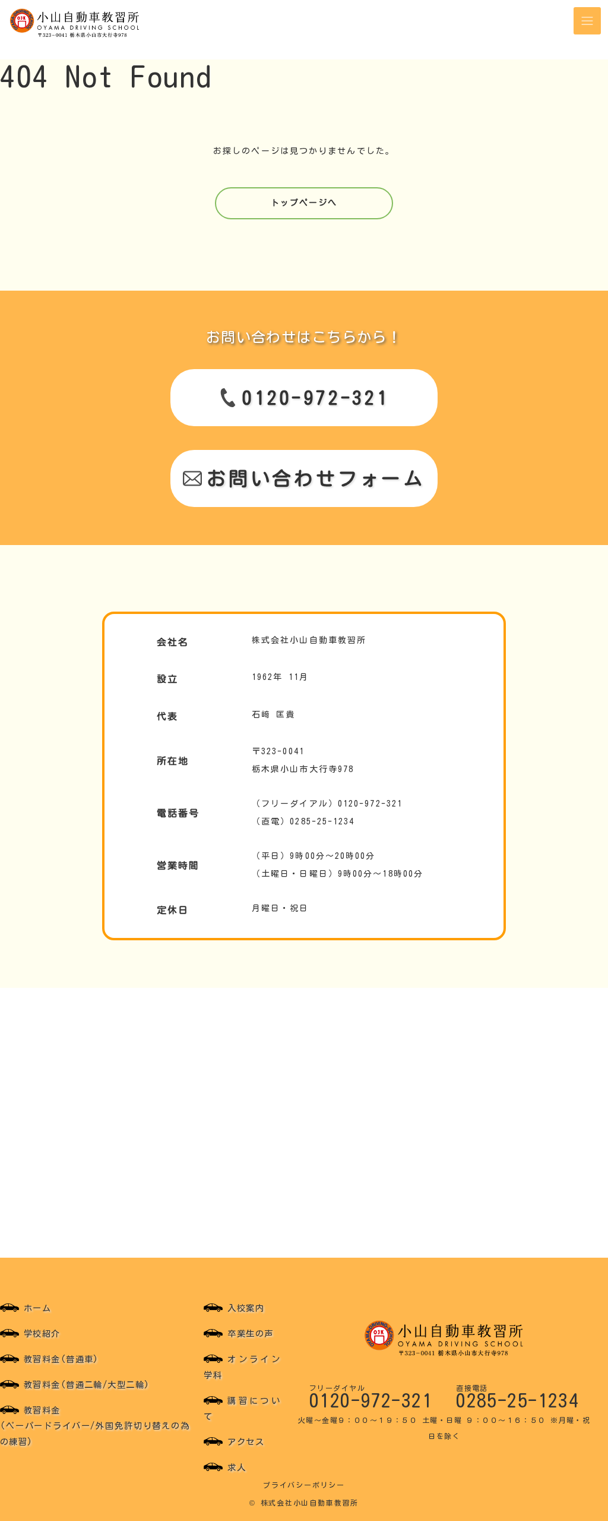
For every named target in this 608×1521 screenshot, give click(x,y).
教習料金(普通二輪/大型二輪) (87, 1384)
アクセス (245, 1441)
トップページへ (304, 203)
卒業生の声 (250, 1333)
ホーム (37, 1307)
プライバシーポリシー (304, 1484)
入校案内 (245, 1307)
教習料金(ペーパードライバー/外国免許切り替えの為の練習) (94, 1426)
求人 (236, 1467)
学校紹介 (42, 1333)
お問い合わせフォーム (316, 478)
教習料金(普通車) (61, 1359)
